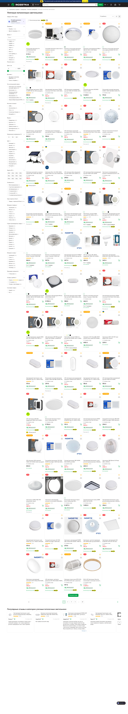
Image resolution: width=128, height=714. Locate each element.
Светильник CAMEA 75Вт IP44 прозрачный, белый (33, 500)
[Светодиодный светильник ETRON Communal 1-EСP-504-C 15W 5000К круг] (111, 281)
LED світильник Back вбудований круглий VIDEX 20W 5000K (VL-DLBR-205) (72, 173)
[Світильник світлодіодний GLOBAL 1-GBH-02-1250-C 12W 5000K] (92, 34)
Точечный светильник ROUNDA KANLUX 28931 (90, 90)
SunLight (12, 57)
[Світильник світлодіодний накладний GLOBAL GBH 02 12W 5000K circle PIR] (35, 281)
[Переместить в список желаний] (43, 24)
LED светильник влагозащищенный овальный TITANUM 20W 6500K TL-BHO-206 (73, 379)
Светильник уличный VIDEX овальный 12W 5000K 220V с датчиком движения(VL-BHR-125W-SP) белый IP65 (91, 214)
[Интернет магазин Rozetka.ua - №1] (20, 4)
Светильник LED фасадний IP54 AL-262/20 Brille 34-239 (54, 296)
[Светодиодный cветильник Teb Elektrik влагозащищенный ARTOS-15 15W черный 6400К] (54, 199)
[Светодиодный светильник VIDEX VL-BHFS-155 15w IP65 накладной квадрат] (35, 75)
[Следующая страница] (117, 601)
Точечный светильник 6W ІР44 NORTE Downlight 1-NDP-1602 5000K (52, 541)
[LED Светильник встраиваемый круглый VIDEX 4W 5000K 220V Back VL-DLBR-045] (73, 75)
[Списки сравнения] (115, 4)
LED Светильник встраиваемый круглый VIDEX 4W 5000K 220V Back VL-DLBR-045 (72, 90)
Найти (100, 4)
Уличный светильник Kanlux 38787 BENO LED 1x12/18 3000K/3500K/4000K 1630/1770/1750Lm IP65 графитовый (92, 500)
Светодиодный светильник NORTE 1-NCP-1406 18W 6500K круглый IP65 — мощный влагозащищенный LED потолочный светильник (73, 255)
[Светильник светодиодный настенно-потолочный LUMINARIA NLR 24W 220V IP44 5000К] (54, 485)
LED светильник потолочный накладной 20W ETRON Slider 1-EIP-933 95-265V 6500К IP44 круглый (73, 131)
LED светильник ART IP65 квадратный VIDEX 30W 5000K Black (34, 419)
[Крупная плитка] (116, 16)
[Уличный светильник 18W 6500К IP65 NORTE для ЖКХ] (73, 446)
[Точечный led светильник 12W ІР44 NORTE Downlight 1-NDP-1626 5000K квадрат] (54, 446)
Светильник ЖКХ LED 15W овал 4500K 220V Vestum (110, 338)
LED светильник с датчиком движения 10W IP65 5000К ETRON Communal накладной (53, 580)
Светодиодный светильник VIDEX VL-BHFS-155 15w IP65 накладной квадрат (34, 90)
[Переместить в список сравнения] (43, 27)
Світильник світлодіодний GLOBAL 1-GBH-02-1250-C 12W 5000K (92, 49)
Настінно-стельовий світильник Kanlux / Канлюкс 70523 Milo (33, 255)
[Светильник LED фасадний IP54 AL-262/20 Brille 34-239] (54, 281)
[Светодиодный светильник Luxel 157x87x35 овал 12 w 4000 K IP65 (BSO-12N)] (92, 363)
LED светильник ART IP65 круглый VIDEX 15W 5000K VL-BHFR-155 (53, 338)
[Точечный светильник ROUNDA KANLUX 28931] (92, 75)
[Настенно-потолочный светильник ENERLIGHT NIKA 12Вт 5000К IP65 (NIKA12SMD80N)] (37, 615)
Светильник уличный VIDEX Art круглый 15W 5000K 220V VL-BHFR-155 (73, 338)
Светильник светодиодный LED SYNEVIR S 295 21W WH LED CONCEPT (110, 541)
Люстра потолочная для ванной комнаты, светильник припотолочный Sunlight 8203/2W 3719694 (110, 131)
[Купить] (43, 54)
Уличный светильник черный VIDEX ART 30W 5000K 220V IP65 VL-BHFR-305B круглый (34, 338)
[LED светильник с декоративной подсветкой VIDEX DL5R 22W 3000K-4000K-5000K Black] (35, 116)
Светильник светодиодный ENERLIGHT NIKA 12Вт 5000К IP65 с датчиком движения (111, 255)
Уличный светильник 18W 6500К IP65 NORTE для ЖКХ (72, 461)
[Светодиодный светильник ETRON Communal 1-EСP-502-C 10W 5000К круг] (92, 116)
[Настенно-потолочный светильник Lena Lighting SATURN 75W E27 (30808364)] (73, 34)
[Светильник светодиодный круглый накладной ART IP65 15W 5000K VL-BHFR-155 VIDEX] (111, 199)
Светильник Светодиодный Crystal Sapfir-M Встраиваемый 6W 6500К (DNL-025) (72, 214)
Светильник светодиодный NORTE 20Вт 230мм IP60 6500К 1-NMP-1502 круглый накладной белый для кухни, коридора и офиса (73, 541)
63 (82, 601)
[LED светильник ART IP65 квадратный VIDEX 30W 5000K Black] (35, 404)
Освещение (23, 9)
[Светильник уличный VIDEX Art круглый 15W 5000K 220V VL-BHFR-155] (73, 322)
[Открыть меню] (8, 4)
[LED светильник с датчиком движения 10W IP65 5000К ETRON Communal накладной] (54, 564)
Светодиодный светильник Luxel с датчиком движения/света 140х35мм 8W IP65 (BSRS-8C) (111, 500)
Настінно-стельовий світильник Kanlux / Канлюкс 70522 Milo (90, 296)
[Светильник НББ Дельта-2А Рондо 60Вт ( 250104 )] (111, 446)
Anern (11, 47)
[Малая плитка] (119, 16)
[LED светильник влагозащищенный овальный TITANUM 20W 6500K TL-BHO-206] (73, 363)
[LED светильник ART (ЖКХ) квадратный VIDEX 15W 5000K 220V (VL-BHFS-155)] (92, 240)
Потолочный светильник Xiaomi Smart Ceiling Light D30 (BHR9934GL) (71, 500)
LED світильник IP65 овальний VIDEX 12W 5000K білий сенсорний (35, 461)
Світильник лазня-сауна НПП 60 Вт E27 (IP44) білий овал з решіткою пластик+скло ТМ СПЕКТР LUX (72, 580)
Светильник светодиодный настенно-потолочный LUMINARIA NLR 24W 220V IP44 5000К (53, 500)
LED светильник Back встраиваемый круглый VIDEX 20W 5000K (92, 173)
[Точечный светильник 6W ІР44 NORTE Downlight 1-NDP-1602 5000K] (54, 525)
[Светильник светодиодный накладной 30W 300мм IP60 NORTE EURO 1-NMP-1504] (35, 564)
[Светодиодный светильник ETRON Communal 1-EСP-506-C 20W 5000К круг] (54, 75)
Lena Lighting (13, 53)
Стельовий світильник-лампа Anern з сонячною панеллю (54, 49)
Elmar (11, 51)
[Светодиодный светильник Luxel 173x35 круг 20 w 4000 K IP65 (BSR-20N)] (35, 525)
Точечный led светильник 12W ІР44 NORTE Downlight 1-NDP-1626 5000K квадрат (54, 461)
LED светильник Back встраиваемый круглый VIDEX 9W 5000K (111, 379)
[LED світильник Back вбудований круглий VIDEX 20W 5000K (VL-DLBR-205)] (73, 157)
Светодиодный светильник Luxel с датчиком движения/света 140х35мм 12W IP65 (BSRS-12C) (92, 461)
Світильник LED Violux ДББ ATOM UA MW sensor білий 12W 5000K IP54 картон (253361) (91, 338)
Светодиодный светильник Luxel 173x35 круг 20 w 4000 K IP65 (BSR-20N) (35, 541)
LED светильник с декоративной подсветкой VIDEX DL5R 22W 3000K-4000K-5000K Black (34, 131)
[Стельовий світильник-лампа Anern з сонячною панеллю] (54, 34)
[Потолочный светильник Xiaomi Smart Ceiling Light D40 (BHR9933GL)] (54, 404)
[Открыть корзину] (119, 4)
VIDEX (11, 41)
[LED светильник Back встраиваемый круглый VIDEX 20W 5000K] (92, 157)
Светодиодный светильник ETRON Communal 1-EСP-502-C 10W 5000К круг (92, 131)
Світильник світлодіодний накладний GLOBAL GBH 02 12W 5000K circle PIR (35, 296)
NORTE (11, 43)
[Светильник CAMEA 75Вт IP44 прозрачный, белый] (35, 485)
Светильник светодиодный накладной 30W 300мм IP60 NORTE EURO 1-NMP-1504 (35, 580)
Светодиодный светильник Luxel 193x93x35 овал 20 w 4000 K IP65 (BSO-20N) (34, 379)
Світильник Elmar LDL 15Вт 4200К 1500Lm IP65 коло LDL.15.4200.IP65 (54, 173)
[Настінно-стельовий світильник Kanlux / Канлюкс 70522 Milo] (92, 281)
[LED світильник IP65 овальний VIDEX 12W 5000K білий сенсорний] (35, 446)
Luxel (11, 55)
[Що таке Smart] (47, 20)
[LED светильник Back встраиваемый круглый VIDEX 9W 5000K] (111, 363)
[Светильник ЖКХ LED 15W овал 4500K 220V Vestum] (111, 322)
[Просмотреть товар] (64, 47)
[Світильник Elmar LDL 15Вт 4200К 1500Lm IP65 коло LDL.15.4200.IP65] (54, 157)
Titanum (11, 59)
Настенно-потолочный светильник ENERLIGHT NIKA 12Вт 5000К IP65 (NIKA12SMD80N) (49, 614)
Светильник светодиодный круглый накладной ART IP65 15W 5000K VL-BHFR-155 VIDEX (111, 214)
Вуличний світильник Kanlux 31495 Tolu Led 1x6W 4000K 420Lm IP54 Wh (72, 296)
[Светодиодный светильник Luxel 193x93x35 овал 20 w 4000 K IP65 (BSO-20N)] (35, 363)
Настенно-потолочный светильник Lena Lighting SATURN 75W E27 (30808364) (72, 49)
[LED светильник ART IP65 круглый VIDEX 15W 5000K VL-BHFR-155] (54, 322)
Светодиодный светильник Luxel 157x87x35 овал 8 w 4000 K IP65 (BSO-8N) (72, 419)
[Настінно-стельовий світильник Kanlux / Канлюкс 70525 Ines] (54, 240)
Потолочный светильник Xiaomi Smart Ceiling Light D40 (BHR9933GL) (52, 419)
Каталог (37, 4)
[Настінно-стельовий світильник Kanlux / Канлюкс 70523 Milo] (35, 240)
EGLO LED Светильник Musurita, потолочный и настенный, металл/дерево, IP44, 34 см (91, 580)
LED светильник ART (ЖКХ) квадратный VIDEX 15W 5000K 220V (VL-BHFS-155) (90, 255)
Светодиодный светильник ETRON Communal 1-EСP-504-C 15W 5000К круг (111, 296)
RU (105, 4)
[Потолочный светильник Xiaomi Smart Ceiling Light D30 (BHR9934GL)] (73, 485)
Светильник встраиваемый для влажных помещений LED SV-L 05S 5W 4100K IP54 (110, 173)
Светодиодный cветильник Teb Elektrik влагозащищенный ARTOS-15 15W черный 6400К (54, 214)
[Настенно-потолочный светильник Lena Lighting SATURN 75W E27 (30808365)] (111, 34)
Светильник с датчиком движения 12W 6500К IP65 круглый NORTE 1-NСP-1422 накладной (91, 541)
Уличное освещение (32, 9)
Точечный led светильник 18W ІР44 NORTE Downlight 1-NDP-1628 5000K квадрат (111, 419)
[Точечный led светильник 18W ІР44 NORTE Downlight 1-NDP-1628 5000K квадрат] (111, 404)
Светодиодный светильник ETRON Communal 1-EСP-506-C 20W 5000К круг (54, 90)
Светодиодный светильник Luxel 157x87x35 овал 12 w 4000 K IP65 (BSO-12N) (91, 379)
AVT (11, 49)
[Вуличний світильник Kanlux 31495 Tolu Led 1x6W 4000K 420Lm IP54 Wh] (73, 281)
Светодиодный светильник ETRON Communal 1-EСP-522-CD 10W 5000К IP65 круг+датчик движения (92, 419)
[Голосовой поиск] (96, 4)
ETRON (11, 45)
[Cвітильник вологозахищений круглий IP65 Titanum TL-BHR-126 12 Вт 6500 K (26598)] (54, 116)
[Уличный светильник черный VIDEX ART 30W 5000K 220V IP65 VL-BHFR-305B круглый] (35, 322)
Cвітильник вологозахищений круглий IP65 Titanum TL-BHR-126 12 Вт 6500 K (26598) (54, 131)
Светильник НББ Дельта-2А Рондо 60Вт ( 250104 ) (110, 461)
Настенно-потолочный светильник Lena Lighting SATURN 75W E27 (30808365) (110, 49)
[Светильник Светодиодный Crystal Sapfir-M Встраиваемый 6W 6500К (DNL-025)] (73, 199)
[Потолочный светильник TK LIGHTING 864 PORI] (35, 34)
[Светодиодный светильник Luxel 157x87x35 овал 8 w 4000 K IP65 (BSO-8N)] (73, 404)
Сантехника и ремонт (14, 9)
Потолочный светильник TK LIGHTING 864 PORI (33, 49)
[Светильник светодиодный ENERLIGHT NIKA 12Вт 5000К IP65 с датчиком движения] (111, 240)
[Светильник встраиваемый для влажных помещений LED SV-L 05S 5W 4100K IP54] (111, 157)
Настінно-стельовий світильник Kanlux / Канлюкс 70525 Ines (52, 255)
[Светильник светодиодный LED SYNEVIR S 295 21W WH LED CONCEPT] (111, 525)
